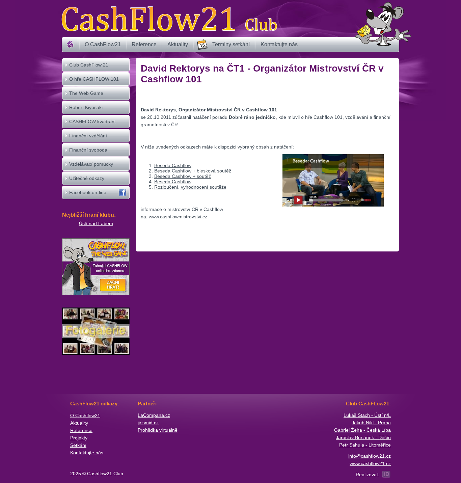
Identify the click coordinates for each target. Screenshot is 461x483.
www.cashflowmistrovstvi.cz (178, 216)
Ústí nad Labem (96, 223)
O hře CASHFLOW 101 (94, 79)
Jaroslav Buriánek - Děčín (363, 437)
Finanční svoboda (88, 150)
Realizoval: (367, 474)
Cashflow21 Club (169, 19)
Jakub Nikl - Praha (371, 422)
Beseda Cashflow (172, 165)
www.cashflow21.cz (370, 463)
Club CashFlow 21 (88, 65)
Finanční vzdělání (88, 135)
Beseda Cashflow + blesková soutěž (192, 170)
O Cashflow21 (85, 415)
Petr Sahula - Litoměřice (365, 445)
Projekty (78, 437)
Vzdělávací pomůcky (91, 164)
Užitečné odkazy (86, 178)
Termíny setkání (231, 44)
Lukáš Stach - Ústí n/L (367, 415)
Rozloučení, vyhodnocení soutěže (190, 187)
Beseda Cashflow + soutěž (182, 176)
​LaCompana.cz (154, 415)
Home (70, 44)
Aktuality (177, 44)
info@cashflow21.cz (369, 456)
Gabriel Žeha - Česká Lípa (362, 430)
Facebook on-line (87, 192)
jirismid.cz (148, 422)
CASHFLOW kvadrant (92, 121)
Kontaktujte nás (279, 44)
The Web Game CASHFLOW (86, 99)
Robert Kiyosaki (86, 107)
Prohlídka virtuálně (158, 430)
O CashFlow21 (103, 44)
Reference (144, 44)
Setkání (78, 445)
